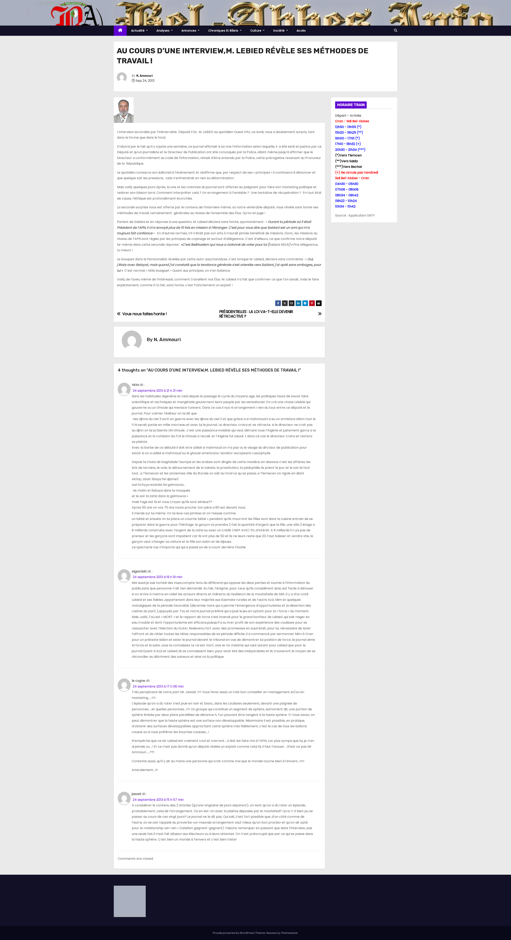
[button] (395, 30)
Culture (256, 31)
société (279, 31)
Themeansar (289, 933)
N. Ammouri (144, 76)
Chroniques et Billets (223, 31)
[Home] (120, 31)
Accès (301, 31)
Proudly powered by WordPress (234, 933)
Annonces (189, 31)
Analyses (163, 31)
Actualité (138, 31)
